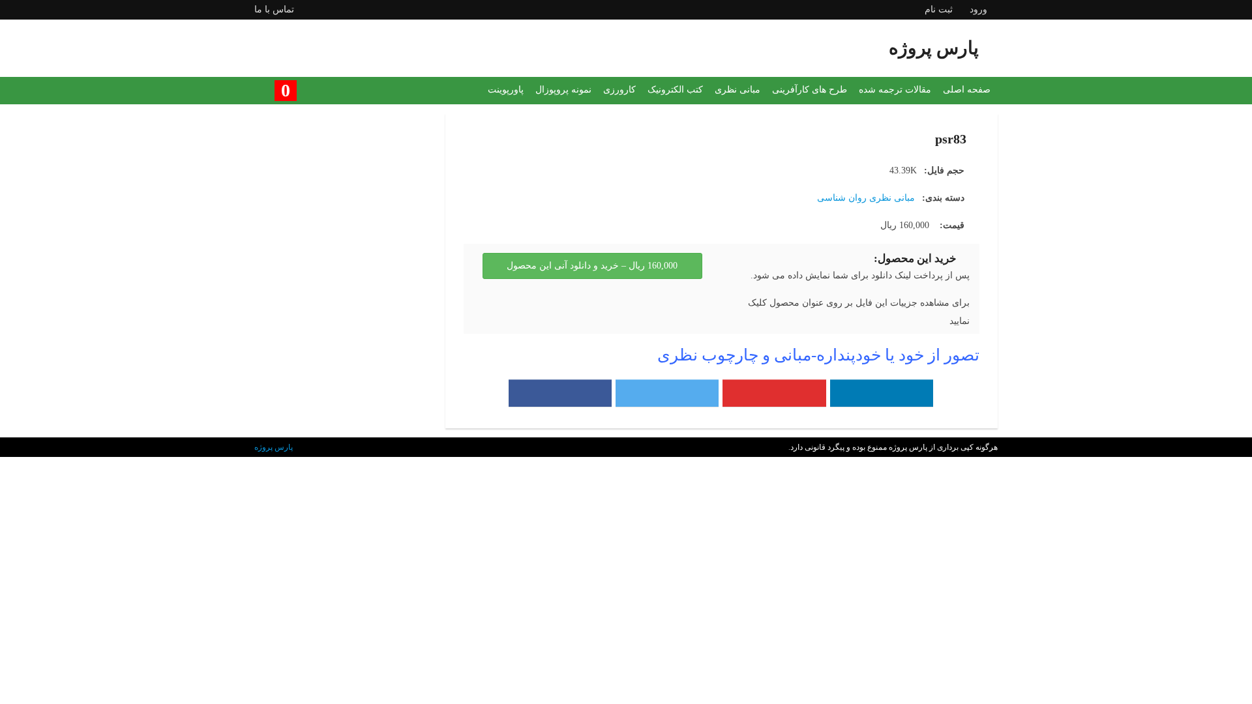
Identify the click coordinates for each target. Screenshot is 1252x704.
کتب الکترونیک (675, 90)
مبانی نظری (737, 90)
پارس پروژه (273, 447)
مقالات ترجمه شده (895, 90)
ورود (978, 9)
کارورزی (619, 90)
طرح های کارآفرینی (809, 90)
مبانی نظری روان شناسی (866, 198)
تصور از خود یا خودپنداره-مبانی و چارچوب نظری (818, 355)
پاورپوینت (506, 90)
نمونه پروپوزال (563, 90)
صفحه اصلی (967, 90)
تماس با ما (274, 9)
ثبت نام (939, 9)
